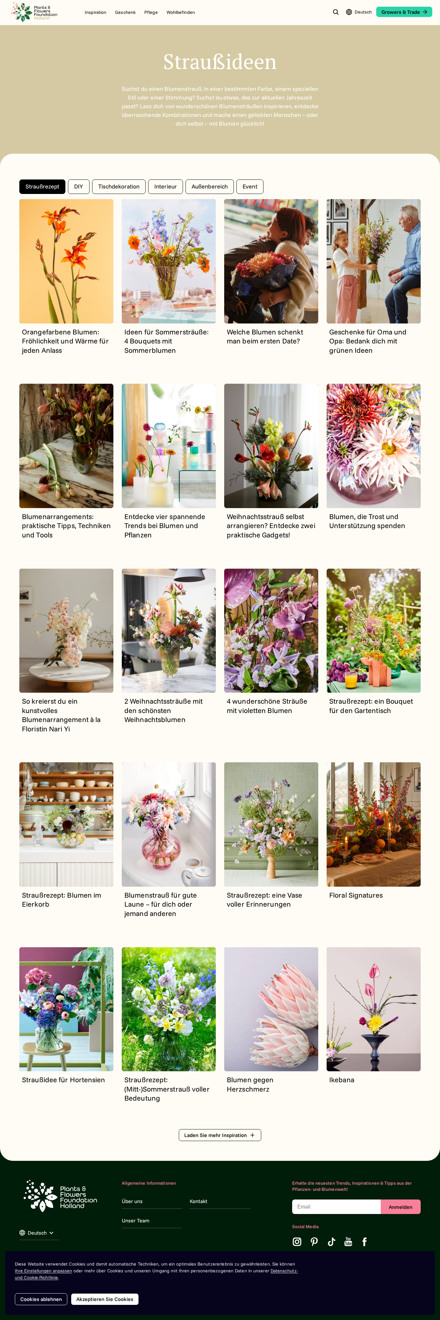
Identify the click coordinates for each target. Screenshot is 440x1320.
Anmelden (400, 1207)
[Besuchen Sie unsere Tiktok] (332, 1242)
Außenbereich (210, 186)
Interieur (165, 186)
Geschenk (125, 12)
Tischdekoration (119, 186)
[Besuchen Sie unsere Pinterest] (314, 1242)
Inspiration (95, 12)
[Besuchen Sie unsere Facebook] (364, 1242)
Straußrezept (42, 186)
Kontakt (198, 1201)
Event (250, 186)
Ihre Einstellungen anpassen (43, 1271)
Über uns (132, 1201)
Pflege (151, 12)
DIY (78, 186)
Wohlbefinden (181, 12)
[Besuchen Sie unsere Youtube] (348, 1242)
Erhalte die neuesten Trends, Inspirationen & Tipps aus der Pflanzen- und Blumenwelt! (352, 1186)
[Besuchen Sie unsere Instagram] (297, 1242)
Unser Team (136, 1220)
